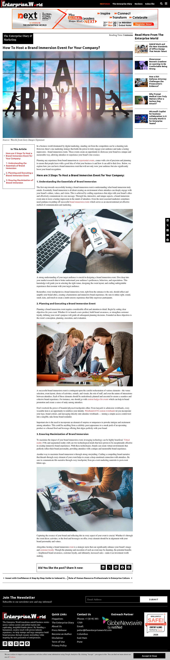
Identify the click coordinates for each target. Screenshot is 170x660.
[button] (103, 567)
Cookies (12, 657)
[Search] (161, 3)
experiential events (86, 160)
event (71, 546)
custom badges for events (98, 399)
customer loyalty (47, 549)
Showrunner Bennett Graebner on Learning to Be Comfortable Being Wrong (158, 64)
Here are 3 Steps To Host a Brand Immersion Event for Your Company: (19, 156)
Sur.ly (160, 630)
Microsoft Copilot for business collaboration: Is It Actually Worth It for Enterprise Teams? (158, 117)
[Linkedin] (167, 220)
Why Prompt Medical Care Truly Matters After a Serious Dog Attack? (158, 99)
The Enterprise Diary (122, 3)
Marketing (10, 39)
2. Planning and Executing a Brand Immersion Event (19, 174)
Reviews (139, 3)
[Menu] (166, 3)
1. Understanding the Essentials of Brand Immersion (16, 165)
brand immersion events (80, 201)
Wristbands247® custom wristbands (100, 410)
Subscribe (149, 3)
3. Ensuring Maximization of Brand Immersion (19, 181)
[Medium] (167, 230)
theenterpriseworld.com (156, 624)
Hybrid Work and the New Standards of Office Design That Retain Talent (158, 48)
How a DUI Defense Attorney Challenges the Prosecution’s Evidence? (157, 81)
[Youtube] (167, 235)
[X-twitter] (167, 225)
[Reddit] (167, 239)
